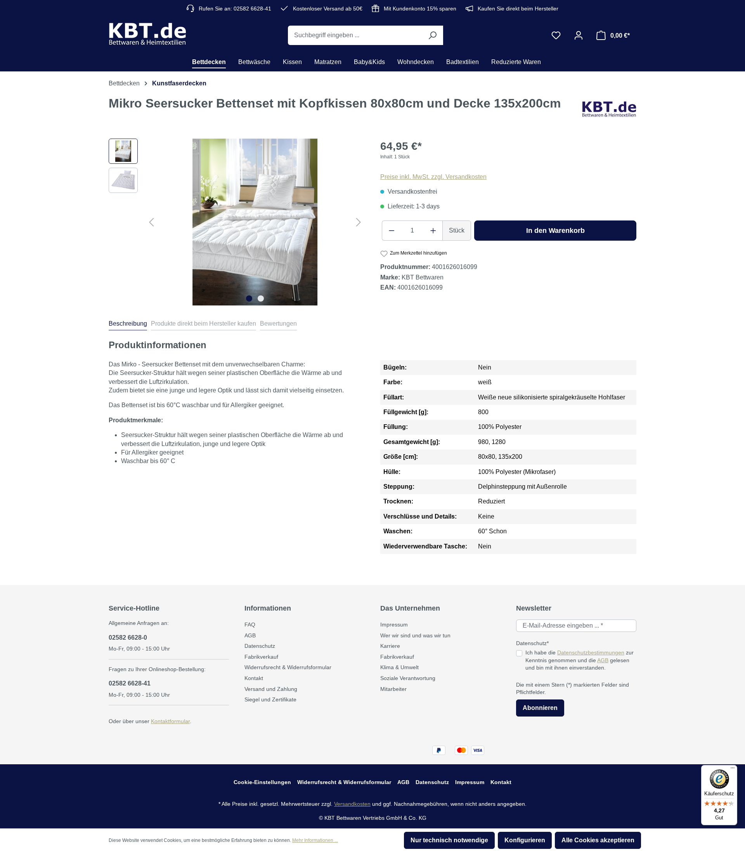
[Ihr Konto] (578, 35)
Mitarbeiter (393, 689)
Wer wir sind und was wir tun (415, 635)
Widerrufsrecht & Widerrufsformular (287, 667)
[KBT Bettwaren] (609, 109)
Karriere (390, 646)
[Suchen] (432, 35)
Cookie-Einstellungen (262, 782)
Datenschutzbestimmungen (590, 652)
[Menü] (732, 769)
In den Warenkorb (555, 230)
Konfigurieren (524, 840)
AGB (250, 635)
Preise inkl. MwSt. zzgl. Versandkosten (433, 177)
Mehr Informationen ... (315, 840)
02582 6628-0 (128, 637)
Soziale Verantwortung (407, 678)
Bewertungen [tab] (278, 323)
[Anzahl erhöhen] (433, 230)
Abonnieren (540, 708)
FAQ (249, 624)
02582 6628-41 (130, 683)
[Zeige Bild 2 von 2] (261, 298)
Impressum (394, 624)
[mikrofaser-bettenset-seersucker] (255, 222)
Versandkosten (352, 804)
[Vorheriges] (151, 221)
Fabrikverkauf (261, 657)
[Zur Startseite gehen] (147, 33)
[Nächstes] (358, 221)
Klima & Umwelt (399, 667)
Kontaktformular (170, 721)
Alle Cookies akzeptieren (597, 840)
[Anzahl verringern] (391, 230)
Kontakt (253, 678)
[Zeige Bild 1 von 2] (249, 298)
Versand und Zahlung (270, 689)
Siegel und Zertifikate (270, 699)
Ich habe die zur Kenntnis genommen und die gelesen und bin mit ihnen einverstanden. (579, 660)
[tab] (128, 324)
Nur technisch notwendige (449, 840)
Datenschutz (259, 646)
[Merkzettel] (556, 35)
